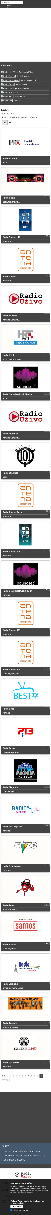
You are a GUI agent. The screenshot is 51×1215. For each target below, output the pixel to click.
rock (5, 109)
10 (37, 1076)
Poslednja (5, 1080)
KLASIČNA (17, 1156)
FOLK (15, 1151)
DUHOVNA (7, 1156)
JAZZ (42, 1156)
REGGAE (21, 1160)
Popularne (7, 65)
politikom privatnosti (25, 1192)
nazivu (34, 117)
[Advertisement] (25, 35)
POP (38, 1151)
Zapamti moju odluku (20, 1210)
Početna (5, 1076)
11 (41, 1076)
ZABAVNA (7, 1151)
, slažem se (17, 1207)
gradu (25, 117)
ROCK (32, 1151)
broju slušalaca (11, 117)
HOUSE (12, 1160)
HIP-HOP (27, 1156)
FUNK (5, 1160)
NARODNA (23, 1151)
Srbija (9, 5)
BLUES (36, 1156)
